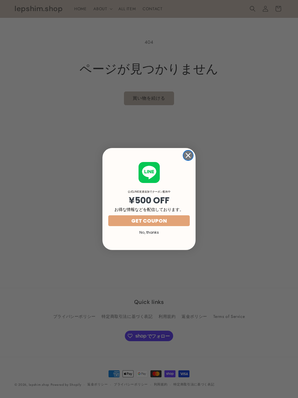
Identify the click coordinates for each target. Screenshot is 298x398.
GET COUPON (149, 220)
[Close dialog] (188, 155)
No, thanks (149, 232)
